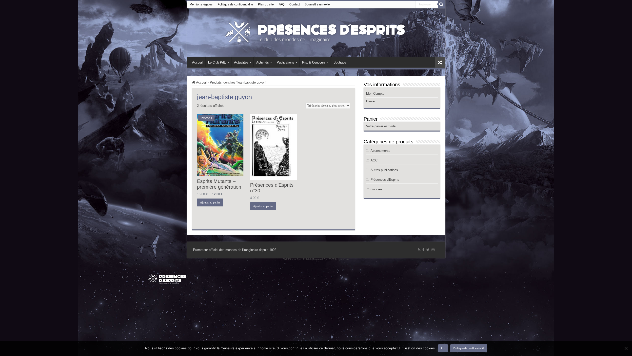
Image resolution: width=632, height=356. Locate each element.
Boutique (340, 62)
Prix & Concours (314, 62)
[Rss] (419, 250)
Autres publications (384, 170)
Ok (443, 348)
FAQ (281, 4)
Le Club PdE (217, 62)
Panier (370, 101)
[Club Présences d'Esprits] (316, 32)
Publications (285, 62)
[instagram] (433, 250)
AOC (374, 160)
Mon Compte (375, 93)
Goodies (376, 189)
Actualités (241, 62)
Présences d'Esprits (385, 179)
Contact (294, 4)
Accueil (197, 62)
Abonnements (380, 151)
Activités (262, 62)
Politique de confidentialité (235, 4)
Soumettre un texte (317, 4)
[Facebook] (423, 250)
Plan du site (266, 4)
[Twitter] (428, 250)
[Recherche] (441, 4)
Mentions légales (201, 4)
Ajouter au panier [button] (210, 202)
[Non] (625, 348)
